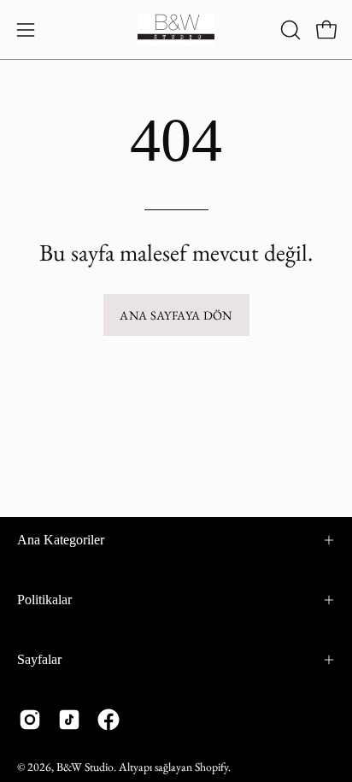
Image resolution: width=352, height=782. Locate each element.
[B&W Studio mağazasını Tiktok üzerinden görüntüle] (69, 719)
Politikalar (44, 599)
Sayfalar (39, 659)
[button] (289, 30)
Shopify (211, 766)
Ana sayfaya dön (176, 315)
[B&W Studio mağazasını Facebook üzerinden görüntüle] (108, 719)
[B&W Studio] (176, 29)
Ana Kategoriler (60, 539)
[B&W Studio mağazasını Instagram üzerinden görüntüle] (30, 719)
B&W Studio (85, 766)
